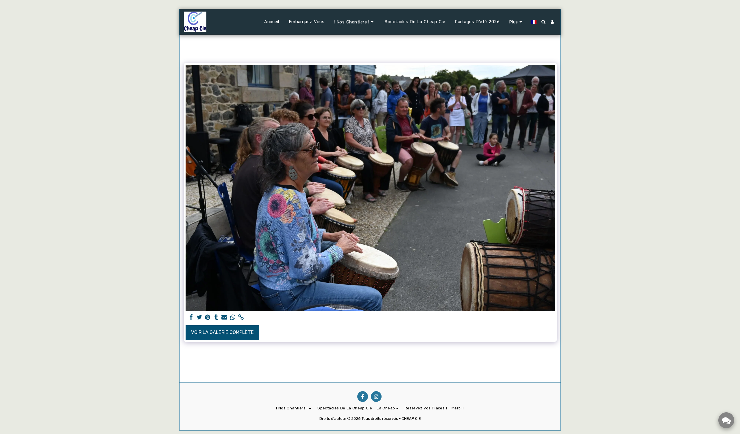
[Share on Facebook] (191, 317)
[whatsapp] (233, 317)
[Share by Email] (224, 317)
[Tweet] (199, 317)
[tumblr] (216, 317)
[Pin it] (208, 317)
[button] (355, 21)
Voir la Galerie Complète (222, 332)
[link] (241, 317)
